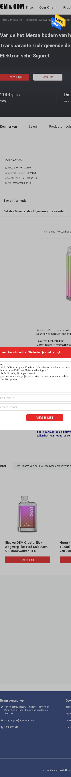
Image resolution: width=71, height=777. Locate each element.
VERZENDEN (44, 417)
